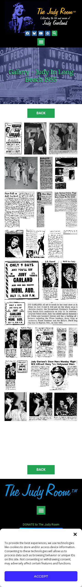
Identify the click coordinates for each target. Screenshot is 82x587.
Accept (41, 576)
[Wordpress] (47, 33)
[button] (75, 534)
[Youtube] (41, 33)
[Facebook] (27, 33)
